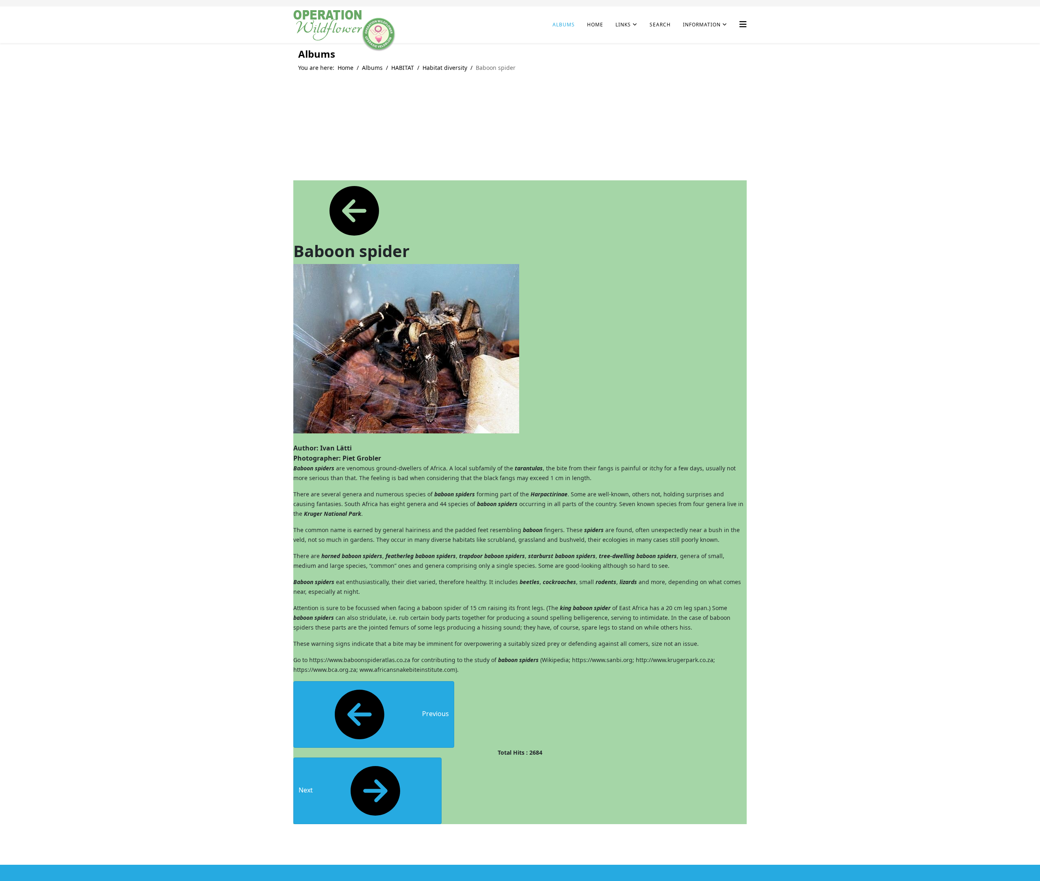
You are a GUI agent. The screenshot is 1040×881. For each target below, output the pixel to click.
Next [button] (306, 790)
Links (623, 24)
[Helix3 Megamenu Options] (743, 24)
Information (702, 24)
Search (660, 24)
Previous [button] (434, 713)
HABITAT (402, 67)
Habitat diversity (444, 67)
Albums (563, 24)
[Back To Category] (354, 210)
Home (595, 24)
